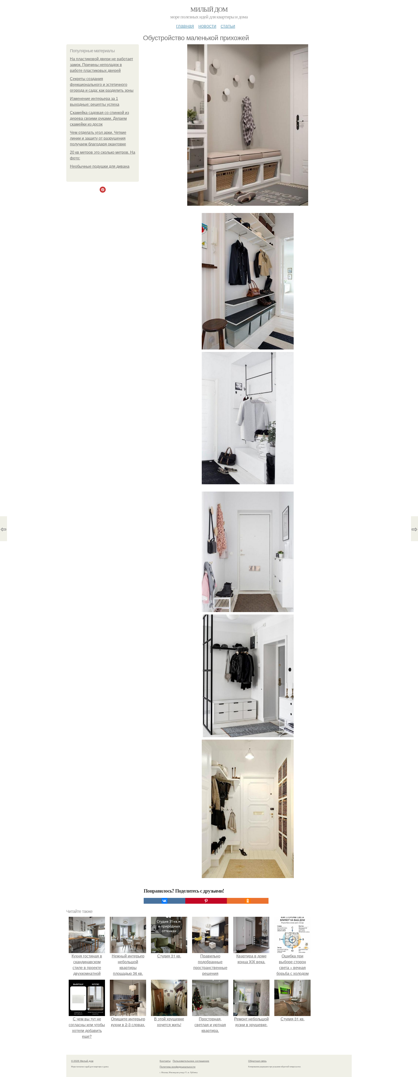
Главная (185, 25)
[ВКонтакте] (164, 901)
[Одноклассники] (248, 901)
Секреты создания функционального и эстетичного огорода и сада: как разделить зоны (102, 84)
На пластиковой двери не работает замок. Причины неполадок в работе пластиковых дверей (101, 65)
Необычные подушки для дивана (99, 166)
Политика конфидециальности (177, 1066)
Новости (207, 25)
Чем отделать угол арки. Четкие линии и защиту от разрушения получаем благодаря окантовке (98, 138)
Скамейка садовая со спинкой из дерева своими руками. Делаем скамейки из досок (99, 118)
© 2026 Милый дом (82, 1060)
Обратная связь (257, 1060)
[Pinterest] (206, 901)
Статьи (228, 25)
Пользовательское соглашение (191, 1060)
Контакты (165, 1060)
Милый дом (209, 9)
